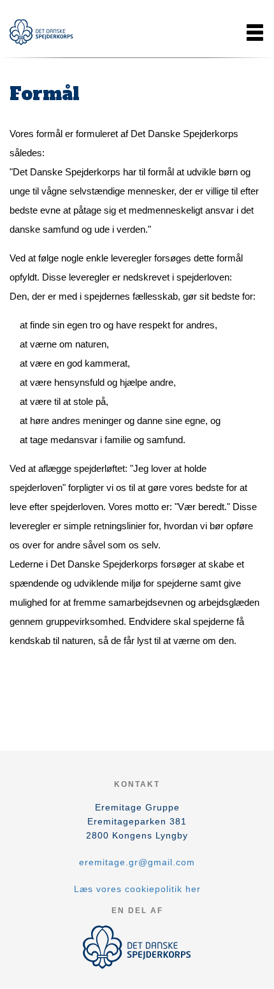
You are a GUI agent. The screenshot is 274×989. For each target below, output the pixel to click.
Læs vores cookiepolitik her (137, 889)
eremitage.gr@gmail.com (137, 862)
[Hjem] (41, 32)
